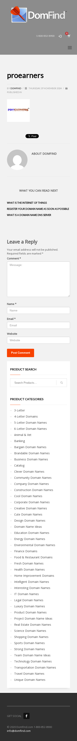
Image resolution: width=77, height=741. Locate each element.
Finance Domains (25, 551)
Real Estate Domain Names (32, 625)
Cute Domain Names (28, 514)
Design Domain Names (29, 520)
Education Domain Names (31, 533)
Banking (19, 441)
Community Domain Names (33, 478)
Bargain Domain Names (30, 447)
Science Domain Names (30, 631)
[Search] (61, 382)
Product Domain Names (30, 612)
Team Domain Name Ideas (32, 655)
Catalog (19, 465)
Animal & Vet (22, 435)
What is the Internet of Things (27, 202)
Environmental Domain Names (34, 545)
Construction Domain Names (33, 490)
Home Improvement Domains (34, 576)
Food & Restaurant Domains (33, 557)
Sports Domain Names (29, 643)
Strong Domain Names (29, 649)
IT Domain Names (26, 594)
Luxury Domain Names (29, 606)
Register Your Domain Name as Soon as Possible (38, 209)
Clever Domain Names (29, 471)
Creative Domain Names (30, 508)
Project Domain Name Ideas (33, 618)
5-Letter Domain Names (30, 422)
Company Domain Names (31, 484)
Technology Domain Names (33, 661)
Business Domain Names (31, 459)
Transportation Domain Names (35, 667)
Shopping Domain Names (31, 637)
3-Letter (19, 410)
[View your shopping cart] (69, 36)
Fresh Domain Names (29, 563)
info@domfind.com (19, 731)
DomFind (16, 88)
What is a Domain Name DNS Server (29, 215)
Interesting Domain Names (32, 588)
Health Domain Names (29, 569)
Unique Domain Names (29, 680)
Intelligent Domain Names (31, 582)
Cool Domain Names (28, 496)
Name (11, 304)
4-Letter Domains (26, 416)
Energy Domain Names (29, 539)
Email (11, 319)
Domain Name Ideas (28, 527)
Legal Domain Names (28, 600)
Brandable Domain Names (32, 453)
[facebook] (26, 716)
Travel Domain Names (29, 673)
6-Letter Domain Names (30, 429)
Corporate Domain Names (32, 502)
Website (12, 334)
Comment (14, 258)
